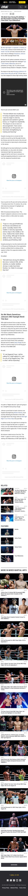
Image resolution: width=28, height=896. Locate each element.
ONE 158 (17, 73)
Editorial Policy (14, 888)
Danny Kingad (18, 342)
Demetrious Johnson (19, 53)
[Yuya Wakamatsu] (7, 558)
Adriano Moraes (18, 412)
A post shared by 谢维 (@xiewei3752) (14, 399)
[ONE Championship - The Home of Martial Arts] (4, 7)
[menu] (25, 7)
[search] (20, 6)
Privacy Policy (5, 888)
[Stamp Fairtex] (7, 549)
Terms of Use (22, 888)
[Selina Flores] (7, 540)
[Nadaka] (7, 532)
